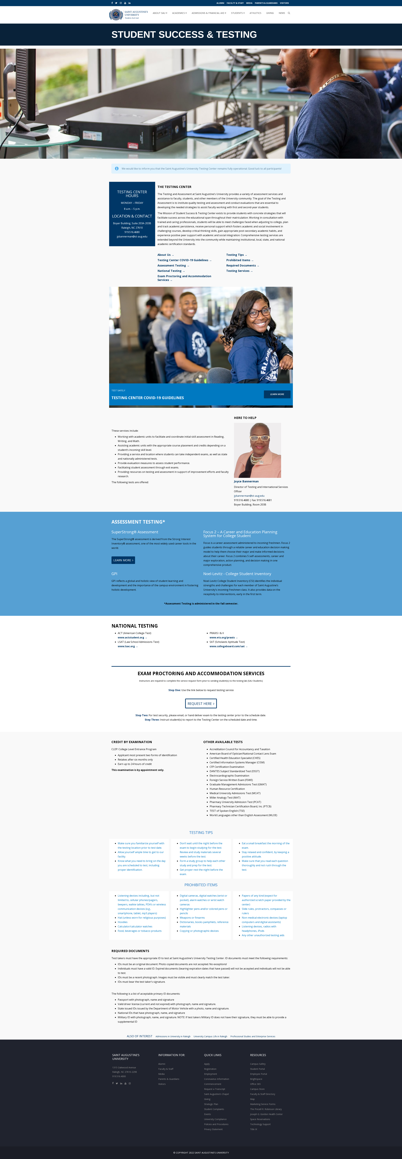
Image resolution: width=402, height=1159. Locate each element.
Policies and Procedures (216, 1124)
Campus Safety (258, 1063)
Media (249, 3)
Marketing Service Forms (262, 1104)
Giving (270, 12)
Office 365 (255, 1083)
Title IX (253, 1129)
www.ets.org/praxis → (224, 637)
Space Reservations (260, 1119)
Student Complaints (214, 1109)
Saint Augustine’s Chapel (216, 1094)
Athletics (255, 12)
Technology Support (260, 1124)
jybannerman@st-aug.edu (132, 236)
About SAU (159, 12)
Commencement (212, 1083)
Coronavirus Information (216, 1078)
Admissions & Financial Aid (208, 12)
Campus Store (257, 1089)
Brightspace (256, 1078)
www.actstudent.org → (132, 637)
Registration (210, 1068)
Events (207, 1114)
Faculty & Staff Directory (262, 1094)
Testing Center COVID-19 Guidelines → (185, 260)
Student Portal (257, 1068)
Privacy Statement (213, 1129)
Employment (210, 1073)
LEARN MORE (277, 394)
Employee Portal (258, 1073)
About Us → (166, 255)
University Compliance (215, 1119)
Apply (207, 1063)
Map (252, 1099)
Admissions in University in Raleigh (173, 1036)
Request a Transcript (214, 1089)
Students (237, 12)
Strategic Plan (211, 1104)
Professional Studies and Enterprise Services (252, 1036)
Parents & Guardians (266, 3)
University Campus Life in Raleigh (210, 1036)
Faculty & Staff (235, 3)
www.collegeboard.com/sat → (229, 646)
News (282, 12)
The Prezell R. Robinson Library (266, 1109)
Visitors (284, 3)
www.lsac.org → (128, 646)
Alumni (220, 3)
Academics (178, 12)
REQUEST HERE (200, 703)
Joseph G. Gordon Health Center (266, 1114)
